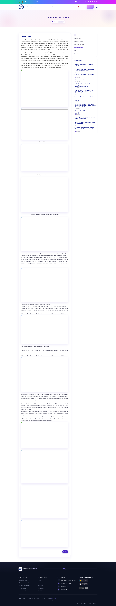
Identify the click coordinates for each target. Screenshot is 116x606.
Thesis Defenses (42, 591)
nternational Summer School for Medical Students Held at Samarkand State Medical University (84, 64)
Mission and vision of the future (26, 582)
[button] (76, 2)
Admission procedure (79, 44)
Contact (76, 53)
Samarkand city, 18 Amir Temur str (68, 580)
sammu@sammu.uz (65, 586)
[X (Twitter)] (96, 2)
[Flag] (19, 2)
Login (91, 7)
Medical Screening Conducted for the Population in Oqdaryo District (85, 123)
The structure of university (24, 585)
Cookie (89, 603)
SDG (37, 2)
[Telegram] (88, 2)
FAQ (76, 50)
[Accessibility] (32, 2)
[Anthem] (25, 2)
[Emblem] (22, 2)
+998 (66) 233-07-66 (66, 583)
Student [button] (54, 7)
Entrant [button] (60, 7)
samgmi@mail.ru (64, 589)
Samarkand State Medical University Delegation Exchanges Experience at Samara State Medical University (85, 112)
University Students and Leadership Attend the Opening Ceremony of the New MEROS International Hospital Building (85, 85)
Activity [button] (47, 7)
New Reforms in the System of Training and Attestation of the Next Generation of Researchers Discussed (84, 91)
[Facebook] (90, 2)
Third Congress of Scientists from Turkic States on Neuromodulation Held (85, 118)
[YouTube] (92, 2)
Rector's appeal (78, 38)
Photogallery (41, 585)
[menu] (96, 7)
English (82, 7)
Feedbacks (95, 603)
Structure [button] (41, 7)
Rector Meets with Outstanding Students (83, 79)
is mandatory (53, 598)
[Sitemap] (28, 2)
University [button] (33, 7)
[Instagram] (94, 2)
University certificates (23, 591)
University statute (22, 588)
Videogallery (41, 588)
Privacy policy (84, 603)
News (39, 580)
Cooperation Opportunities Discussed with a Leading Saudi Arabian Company (84, 70)
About (78, 603)
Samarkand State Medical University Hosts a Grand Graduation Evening (84, 75)
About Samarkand (79, 47)
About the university (79, 41)
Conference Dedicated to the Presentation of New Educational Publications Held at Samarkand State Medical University (85, 105)
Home (28, 7)
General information (23, 580)
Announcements (41, 582)
